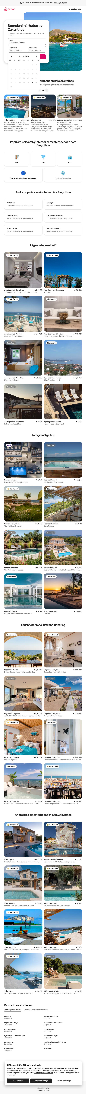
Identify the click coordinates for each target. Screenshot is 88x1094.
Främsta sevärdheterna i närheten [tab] (36, 1010)
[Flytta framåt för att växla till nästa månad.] (36, 56)
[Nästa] (47, 90)
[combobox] (27, 42)
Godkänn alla (18, 1081)
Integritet (40, 1090)
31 (11, 87)
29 (32, 82)
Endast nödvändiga (41, 1081)
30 (36, 82)
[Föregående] (39, 90)
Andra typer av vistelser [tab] (12, 1010)
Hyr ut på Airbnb (74, 9)
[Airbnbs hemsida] (9, 9)
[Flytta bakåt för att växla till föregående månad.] (11, 56)
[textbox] (17, 50)
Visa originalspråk (60, 3)
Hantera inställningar (64, 1081)
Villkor (47, 1090)
